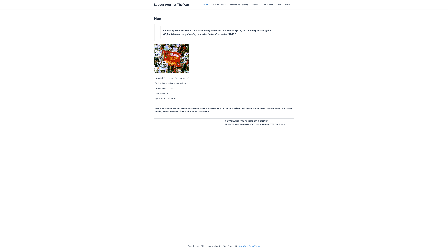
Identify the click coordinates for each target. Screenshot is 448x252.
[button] (225, 4)
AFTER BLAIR (218, 5)
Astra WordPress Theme (249, 246)
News (287, 5)
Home (205, 5)
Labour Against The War (171, 4)
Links (279, 5)
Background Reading (239, 5)
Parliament (268, 5)
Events (255, 5)
